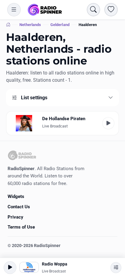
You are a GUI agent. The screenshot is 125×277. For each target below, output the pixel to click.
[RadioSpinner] (44, 9)
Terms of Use (21, 227)
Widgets (16, 196)
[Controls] (115, 267)
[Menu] (14, 9)
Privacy (15, 217)
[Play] (108, 123)
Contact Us (19, 206)
